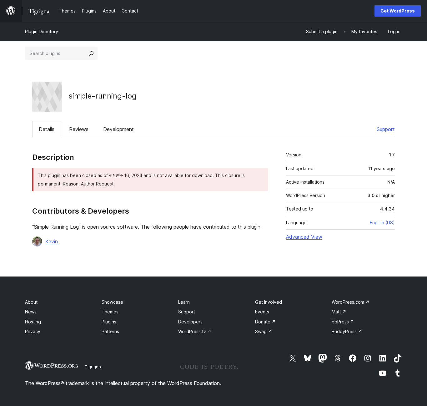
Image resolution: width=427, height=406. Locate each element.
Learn (184, 302)
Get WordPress (397, 10)
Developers (190, 321)
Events (262, 311)
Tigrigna (93, 366)
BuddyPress (347, 331)
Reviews (78, 129)
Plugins (109, 321)
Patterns (110, 331)
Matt (339, 311)
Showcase (112, 302)
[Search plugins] (91, 53)
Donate (265, 321)
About (31, 302)
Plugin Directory (41, 31)
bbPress (343, 321)
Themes (110, 311)
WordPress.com (350, 302)
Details (46, 129)
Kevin (51, 241)
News (31, 311)
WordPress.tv (194, 331)
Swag (263, 331)
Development (118, 129)
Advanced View (304, 237)
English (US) (382, 222)
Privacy (32, 331)
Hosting (33, 321)
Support (386, 129)
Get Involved (268, 302)
